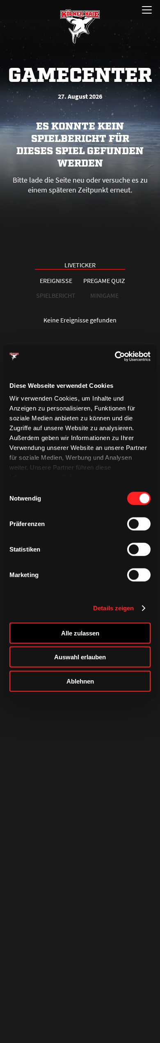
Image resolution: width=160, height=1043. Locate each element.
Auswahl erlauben (80, 657)
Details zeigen (113, 608)
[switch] (139, 523)
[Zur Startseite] (80, 26)
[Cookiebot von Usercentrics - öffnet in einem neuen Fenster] (115, 356)
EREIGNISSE (56, 280)
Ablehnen (80, 680)
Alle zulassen (80, 632)
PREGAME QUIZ (104, 280)
